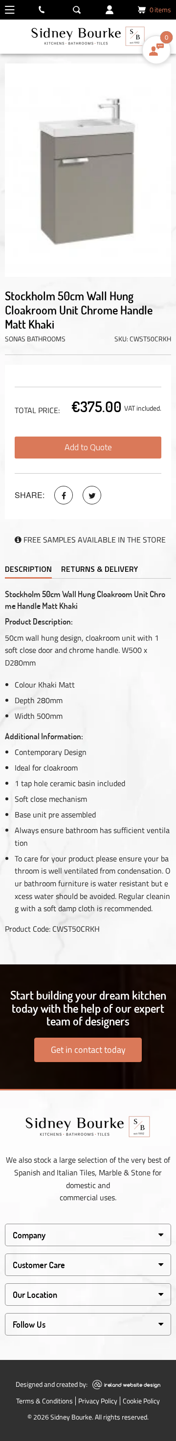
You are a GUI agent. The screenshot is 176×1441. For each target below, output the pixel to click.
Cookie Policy (141, 1401)
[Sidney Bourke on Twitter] (92, 495)
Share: (29, 495)
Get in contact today (88, 1049)
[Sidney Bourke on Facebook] (63, 495)
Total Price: (37, 410)
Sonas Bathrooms (35, 339)
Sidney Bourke (71, 1417)
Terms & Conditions (44, 1401)
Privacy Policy (97, 1401)
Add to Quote (88, 447)
